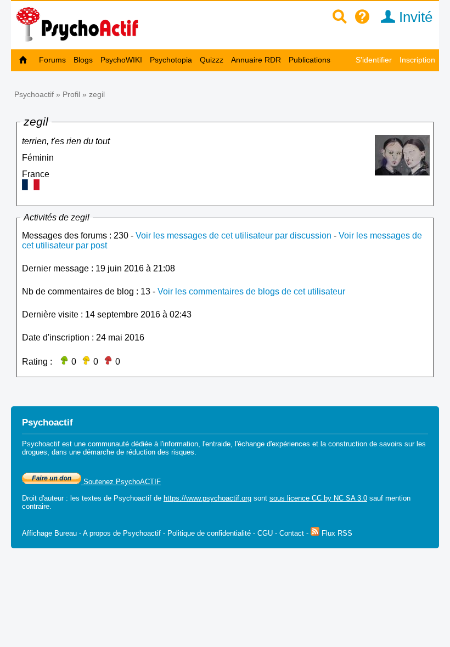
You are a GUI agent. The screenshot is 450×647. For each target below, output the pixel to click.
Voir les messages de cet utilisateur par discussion (233, 235)
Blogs (83, 59)
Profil (71, 94)
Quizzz (211, 59)
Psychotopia (171, 59)
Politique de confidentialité (209, 533)
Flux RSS (335, 533)
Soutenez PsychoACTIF (121, 482)
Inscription (417, 59)
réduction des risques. (161, 452)
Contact (291, 533)
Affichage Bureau (49, 533)
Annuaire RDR (256, 59)
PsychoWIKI (121, 59)
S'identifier (374, 59)
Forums (52, 59)
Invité (413, 17)
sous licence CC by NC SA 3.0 (318, 498)
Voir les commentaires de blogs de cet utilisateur (251, 291)
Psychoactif (34, 94)
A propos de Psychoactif (122, 533)
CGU (265, 533)
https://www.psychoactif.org (207, 498)
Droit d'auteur (43, 498)
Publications (309, 59)
